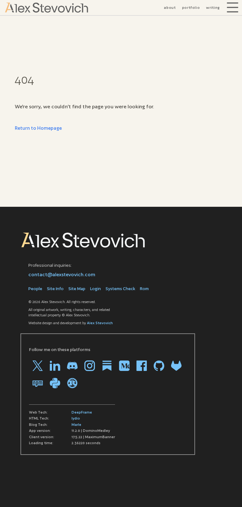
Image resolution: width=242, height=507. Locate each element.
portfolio (191, 7)
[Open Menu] (232, 7)
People (35, 288)
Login (95, 288)
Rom (144, 288)
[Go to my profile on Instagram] (90, 366)
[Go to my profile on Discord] (72, 366)
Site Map (76, 288)
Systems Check (120, 288)
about (170, 7)
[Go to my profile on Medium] (124, 366)
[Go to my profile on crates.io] (72, 383)
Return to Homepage (38, 128)
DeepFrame (82, 412)
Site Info (55, 288)
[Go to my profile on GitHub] (159, 366)
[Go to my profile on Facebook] (142, 366)
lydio (76, 418)
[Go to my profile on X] (38, 366)
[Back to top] (228, 492)
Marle (76, 424)
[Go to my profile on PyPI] (55, 383)
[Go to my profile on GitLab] (176, 366)
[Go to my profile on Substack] (107, 366)
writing (213, 7)
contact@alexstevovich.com (61, 274)
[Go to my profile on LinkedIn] (55, 366)
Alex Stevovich (100, 323)
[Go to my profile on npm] (38, 383)
